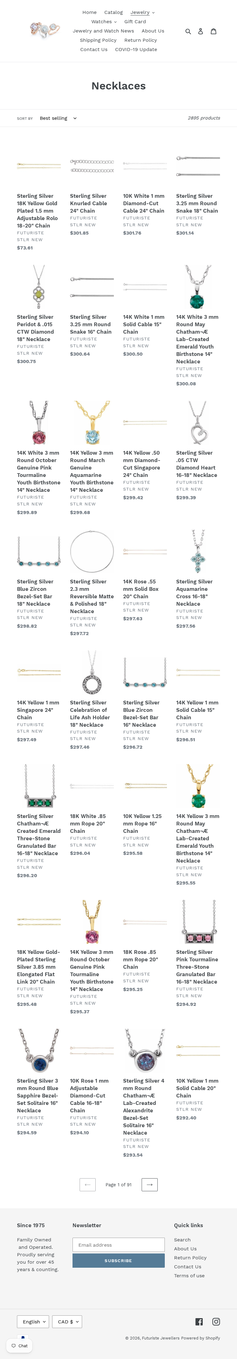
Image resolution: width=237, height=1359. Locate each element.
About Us (185, 1249)
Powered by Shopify (200, 1338)
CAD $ (65, 1322)
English (31, 1322)
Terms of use (189, 1276)
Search (182, 1240)
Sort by (25, 118)
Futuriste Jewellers (161, 1338)
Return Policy (190, 1258)
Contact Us (187, 1267)
